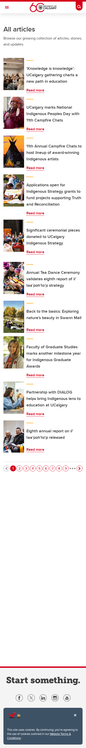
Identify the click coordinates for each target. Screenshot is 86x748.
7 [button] (53, 468)
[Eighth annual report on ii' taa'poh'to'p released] (13, 436)
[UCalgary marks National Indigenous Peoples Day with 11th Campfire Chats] (13, 113)
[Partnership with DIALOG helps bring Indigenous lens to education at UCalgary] (13, 398)
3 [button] (27, 468)
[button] (80, 468)
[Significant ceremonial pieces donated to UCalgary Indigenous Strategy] (13, 236)
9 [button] (67, 468)
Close (75, 718)
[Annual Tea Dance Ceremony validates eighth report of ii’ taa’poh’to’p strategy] (13, 278)
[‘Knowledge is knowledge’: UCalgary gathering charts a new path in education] (13, 74)
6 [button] (47, 468)
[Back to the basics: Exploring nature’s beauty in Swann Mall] (13, 317)
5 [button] (40, 468)
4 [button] (34, 468)
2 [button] (20, 468)
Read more (35, 90)
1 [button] (14, 468)
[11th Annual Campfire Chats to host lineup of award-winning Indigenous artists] (13, 152)
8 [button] (60, 468)
